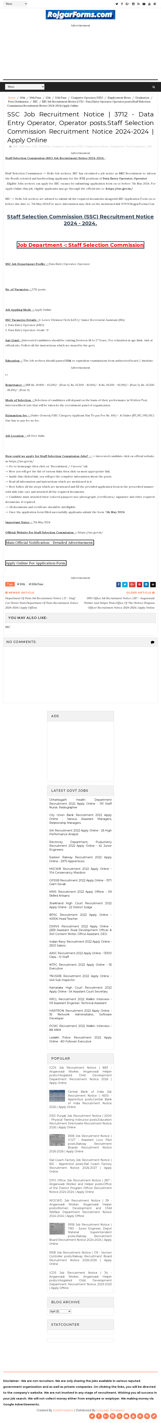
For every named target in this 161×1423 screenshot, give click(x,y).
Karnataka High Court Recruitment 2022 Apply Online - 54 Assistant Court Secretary (80, 989)
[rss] (138, 4)
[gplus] (127, 4)
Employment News (119, 97)
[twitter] (117, 4)
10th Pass (35, 97)
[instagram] (133, 4)
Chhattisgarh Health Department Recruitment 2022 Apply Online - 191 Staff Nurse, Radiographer (80, 803)
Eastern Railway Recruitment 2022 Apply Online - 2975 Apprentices (80, 859)
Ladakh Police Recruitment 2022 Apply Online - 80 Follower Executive (80, 1039)
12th (48, 97)
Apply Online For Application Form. (36, 563)
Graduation (142, 97)
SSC (35, 101)
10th (22, 97)
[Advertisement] (82, 750)
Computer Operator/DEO (87, 97)
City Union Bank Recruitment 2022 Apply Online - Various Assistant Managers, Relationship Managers (80, 818)
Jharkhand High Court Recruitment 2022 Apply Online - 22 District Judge (80, 905)
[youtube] (149, 4)
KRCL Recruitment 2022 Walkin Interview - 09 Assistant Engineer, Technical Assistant (80, 1001)
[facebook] (122, 4)
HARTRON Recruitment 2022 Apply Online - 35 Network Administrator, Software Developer (80, 1014)
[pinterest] (155, 4)
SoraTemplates (63, 1410)
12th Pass (61, 97)
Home (12, 97)
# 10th (21, 584)
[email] (144, 4)
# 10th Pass (36, 584)
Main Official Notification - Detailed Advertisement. (49, 542)
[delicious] (154, 1416)
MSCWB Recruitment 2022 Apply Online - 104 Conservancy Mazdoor (80, 871)
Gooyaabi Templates (110, 1410)
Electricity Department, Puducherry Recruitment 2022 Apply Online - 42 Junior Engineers (80, 845)
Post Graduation (18, 101)
